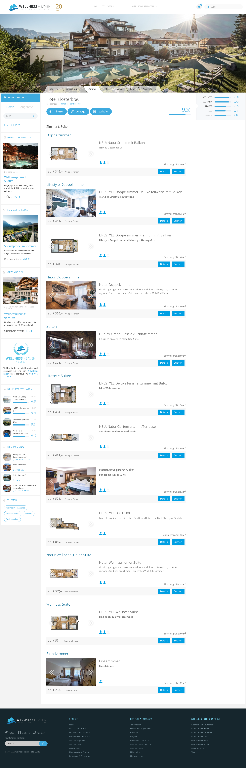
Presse (71, 725)
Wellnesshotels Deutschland (203, 725)
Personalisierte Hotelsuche (80, 736)
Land (8, 116)
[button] (89, 154)
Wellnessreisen (12, 519)
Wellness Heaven (137, 748)
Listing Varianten (137, 756)
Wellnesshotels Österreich (201, 732)
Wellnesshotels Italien (200, 740)
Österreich (75, 104)
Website (103, 111)
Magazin (133, 736)
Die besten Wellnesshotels (80, 732)
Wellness (28, 513)
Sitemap (194, 752)
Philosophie (135, 752)
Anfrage (80, 111)
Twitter (11, 733)
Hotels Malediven (198, 748)
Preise (59, 111)
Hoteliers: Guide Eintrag (79, 752)
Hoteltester (135, 732)
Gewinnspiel (74, 748)
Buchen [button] (178, 171)
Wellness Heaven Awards (140, 744)
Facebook (25, 733)
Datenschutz (86, 756)
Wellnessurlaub (12, 513)
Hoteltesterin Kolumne (139, 740)
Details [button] (164, 171)
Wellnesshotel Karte (77, 728)
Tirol (63, 104)
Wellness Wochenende (15, 508)
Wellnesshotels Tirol (199, 736)
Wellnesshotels (104, 6)
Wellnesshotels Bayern (200, 728)
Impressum (73, 756)
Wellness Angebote (77, 740)
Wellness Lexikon (76, 744)
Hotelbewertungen (143, 6)
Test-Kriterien (135, 725)
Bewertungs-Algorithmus (140, 728)
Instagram (40, 733)
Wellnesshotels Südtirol (200, 744)
